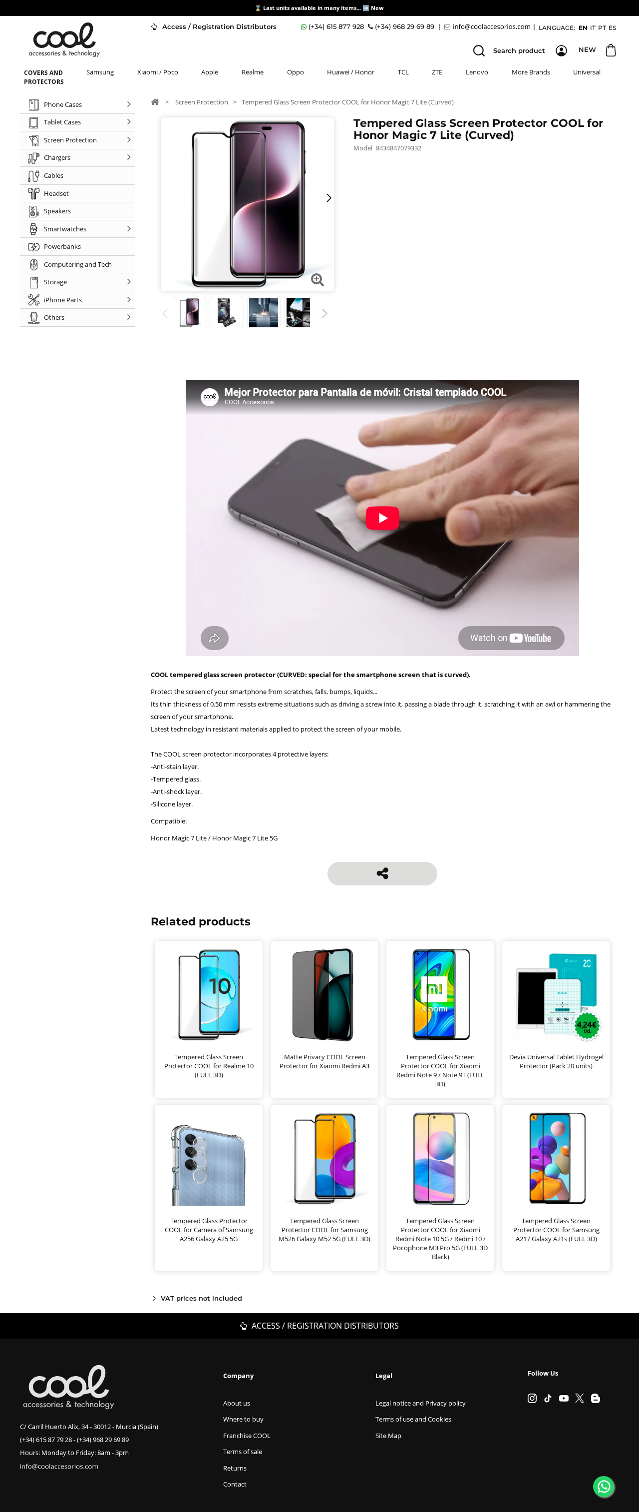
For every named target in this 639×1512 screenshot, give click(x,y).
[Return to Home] (155, 101)
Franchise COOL (247, 1435)
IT (593, 27)
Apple (209, 71)
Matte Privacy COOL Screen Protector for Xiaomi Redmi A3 (324, 1061)
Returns (235, 1468)
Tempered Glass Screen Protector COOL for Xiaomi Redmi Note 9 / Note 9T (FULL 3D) (440, 1070)
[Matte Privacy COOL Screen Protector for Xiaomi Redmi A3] (324, 995)
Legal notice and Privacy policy (420, 1403)
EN (583, 27)
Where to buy (243, 1419)
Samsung (100, 71)
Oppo (295, 71)
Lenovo (477, 71)
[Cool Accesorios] (64, 39)
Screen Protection (201, 101)
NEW (587, 49)
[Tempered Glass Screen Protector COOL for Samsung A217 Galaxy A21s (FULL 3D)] (556, 1159)
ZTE (437, 71)
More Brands (531, 71)
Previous (166, 313)
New (378, 7)
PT (602, 27)
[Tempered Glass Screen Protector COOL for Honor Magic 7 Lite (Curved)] (189, 312)
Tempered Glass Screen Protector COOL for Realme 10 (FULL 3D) (209, 1065)
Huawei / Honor (350, 71)
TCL (403, 71)
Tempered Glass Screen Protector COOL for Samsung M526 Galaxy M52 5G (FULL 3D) (324, 1229)
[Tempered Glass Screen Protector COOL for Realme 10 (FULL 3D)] (209, 995)
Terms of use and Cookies (413, 1419)
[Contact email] (488, 26)
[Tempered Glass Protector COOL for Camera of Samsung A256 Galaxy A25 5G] (209, 1159)
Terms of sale (242, 1451)
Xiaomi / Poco (157, 71)
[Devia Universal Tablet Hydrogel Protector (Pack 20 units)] (556, 995)
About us (236, 1403)
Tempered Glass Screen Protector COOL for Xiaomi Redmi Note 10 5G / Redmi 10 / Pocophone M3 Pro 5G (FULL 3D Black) (440, 1238)
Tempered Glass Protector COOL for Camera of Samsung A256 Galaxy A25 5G (209, 1229)
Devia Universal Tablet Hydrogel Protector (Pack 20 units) (556, 1061)
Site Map (388, 1435)
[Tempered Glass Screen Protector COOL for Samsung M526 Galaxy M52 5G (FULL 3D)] (324, 1159)
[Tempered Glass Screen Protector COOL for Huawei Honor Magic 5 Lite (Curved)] (264, 312)
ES (612, 27)
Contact (235, 1484)
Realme (253, 71)
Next (326, 313)
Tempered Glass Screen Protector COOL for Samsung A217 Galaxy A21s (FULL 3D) (556, 1229)
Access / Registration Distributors (218, 26)
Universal (587, 71)
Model (362, 147)
